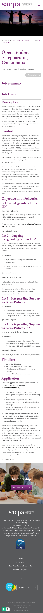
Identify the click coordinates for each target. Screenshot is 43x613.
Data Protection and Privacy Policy (20, 566)
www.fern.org (11, 126)
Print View (11, 602)
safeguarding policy (29, 143)
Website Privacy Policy (20, 569)
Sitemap (20, 559)
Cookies (24, 607)
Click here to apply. (8, 459)
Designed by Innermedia (21, 610)
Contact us (24, 588)
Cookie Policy (20, 562)
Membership (19, 487)
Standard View (20, 602)
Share (36, 40)
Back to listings (34, 75)
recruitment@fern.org (12, 388)
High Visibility (31, 602)
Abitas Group (17, 528)
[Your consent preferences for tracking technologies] (8, 609)
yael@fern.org (34, 355)
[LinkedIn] (21, 579)
